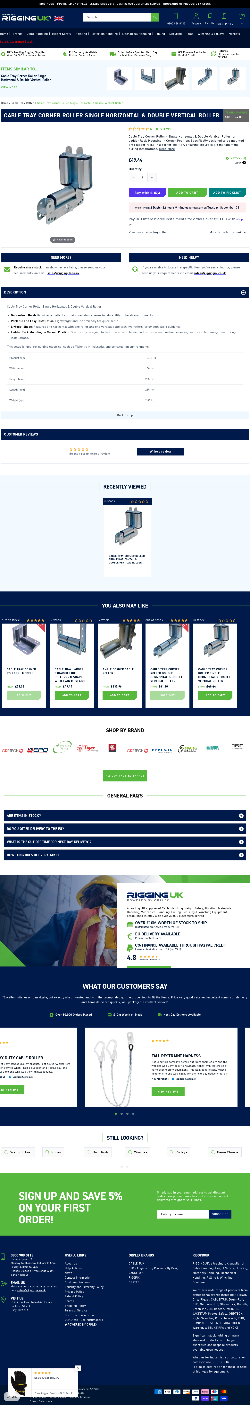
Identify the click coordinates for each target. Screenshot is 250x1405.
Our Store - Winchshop (80, 1315)
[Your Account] (196, 17)
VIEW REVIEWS (168, 1092)
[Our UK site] (58, 18)
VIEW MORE (9, 87)
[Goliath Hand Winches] (112, 748)
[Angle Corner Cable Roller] (176, 78)
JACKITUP (136, 1273)
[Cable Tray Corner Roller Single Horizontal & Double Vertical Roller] (233, 76)
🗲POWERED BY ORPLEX (81, 1325)
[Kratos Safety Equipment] (187, 748)
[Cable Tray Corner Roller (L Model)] (119, 77)
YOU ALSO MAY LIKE (125, 605)
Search (69, 1301)
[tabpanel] (127, 537)
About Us (71, 1263)
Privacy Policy (74, 1292)
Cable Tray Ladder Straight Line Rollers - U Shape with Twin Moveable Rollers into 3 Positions (70, 674)
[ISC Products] (237, 746)
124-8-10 (239, 117)
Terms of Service (76, 1310)
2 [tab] (122, 1114)
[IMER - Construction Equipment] (212, 748)
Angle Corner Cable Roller (118, 671)
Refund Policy (74, 1296)
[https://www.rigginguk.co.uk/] (27, 17)
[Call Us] (176, 17)
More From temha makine (228, 232)
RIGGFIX (134, 1278)
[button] (210, 19)
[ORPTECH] (12, 751)
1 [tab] (116, 1114)
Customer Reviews (77, 1282)
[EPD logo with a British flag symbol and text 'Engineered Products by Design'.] (37, 750)
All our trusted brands (125, 776)
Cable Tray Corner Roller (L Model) (21, 671)
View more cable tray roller (148, 232)
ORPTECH (135, 1282)
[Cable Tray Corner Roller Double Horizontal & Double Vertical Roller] (204, 76)
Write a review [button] (160, 451)
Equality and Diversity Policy (84, 1287)
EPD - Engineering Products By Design (154, 1268)
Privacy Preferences (40, 1401)
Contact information (80, 1397)
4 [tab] (134, 1114)
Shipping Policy (75, 1306)
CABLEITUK (136, 1263)
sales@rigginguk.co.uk (31, 1290)
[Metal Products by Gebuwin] (162, 751)
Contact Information (78, 1278)
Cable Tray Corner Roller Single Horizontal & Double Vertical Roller (127, 559)
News (68, 1273)
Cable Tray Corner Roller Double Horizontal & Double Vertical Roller (166, 674)
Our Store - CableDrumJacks (84, 1320)
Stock (237, 162)
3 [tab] (128, 1114)
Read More (167, 149)
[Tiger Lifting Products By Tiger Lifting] (87, 748)
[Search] (155, 17)
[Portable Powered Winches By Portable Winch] (62, 746)
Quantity (135, 169)
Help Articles (73, 1268)
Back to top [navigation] (125, 415)
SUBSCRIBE (220, 1214)
